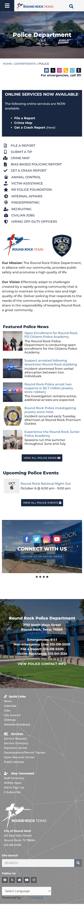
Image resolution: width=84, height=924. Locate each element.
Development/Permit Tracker (25, 752)
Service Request (15, 738)
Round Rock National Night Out (46, 483)
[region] (42, 549)
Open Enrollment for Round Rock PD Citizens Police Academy (51, 335)
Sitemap (10, 720)
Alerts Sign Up (14, 787)
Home (7, 63)
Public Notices (14, 762)
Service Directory (16, 743)
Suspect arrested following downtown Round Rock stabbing (50, 362)
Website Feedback (17, 724)
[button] (42, 546)
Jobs (7, 710)
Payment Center (15, 748)
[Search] (78, 863)
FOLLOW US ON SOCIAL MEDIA (42, 556)
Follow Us (9, 873)
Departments (25, 63)
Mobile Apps (12, 783)
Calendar (10, 706)
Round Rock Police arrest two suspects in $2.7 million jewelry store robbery (48, 388)
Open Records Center (19, 757)
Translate (36, 897)
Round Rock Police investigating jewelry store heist (50, 410)
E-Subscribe (12, 792)
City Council (12, 715)
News (8, 701)
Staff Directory (14, 778)
